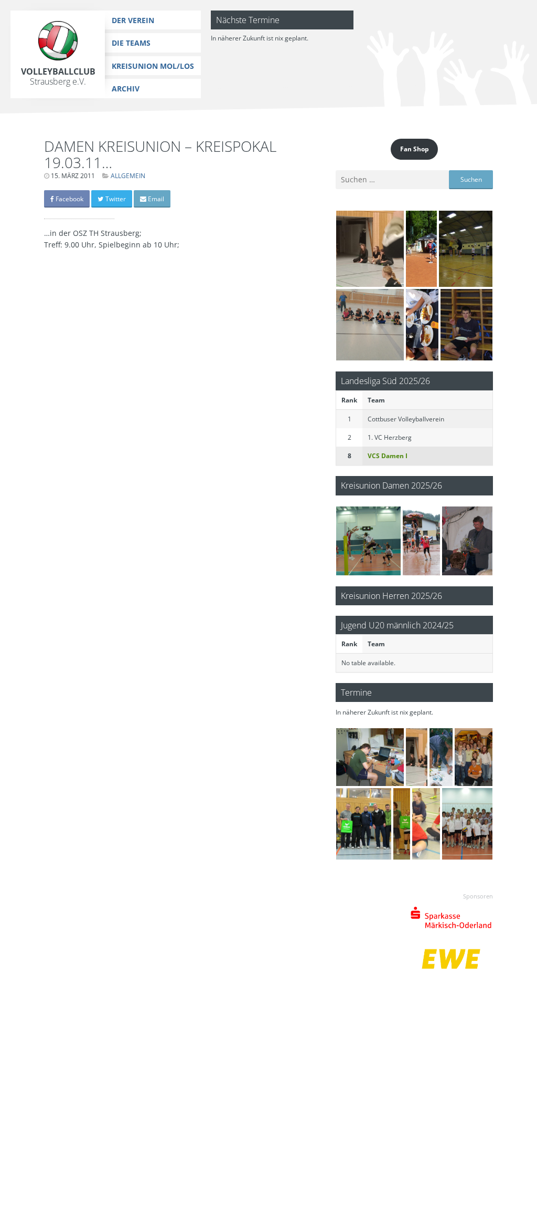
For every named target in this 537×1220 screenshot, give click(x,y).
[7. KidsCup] (370, 249)
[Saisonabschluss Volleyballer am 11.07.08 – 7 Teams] (370, 757)
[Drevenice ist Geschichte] (422, 540)
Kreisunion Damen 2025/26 (391, 485)
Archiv (125, 89)
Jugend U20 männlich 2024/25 (397, 625)
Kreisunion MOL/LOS (153, 66)
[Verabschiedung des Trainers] (473, 757)
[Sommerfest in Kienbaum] (422, 324)
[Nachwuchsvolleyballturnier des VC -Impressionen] (426, 824)
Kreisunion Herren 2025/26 (391, 596)
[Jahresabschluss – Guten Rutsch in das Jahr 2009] (363, 824)
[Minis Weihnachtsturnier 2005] (465, 249)
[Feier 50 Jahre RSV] (467, 540)
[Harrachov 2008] (441, 757)
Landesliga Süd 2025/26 (385, 381)
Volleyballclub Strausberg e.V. (58, 76)
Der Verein (133, 20)
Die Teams (131, 43)
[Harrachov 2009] (421, 249)
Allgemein (128, 175)
